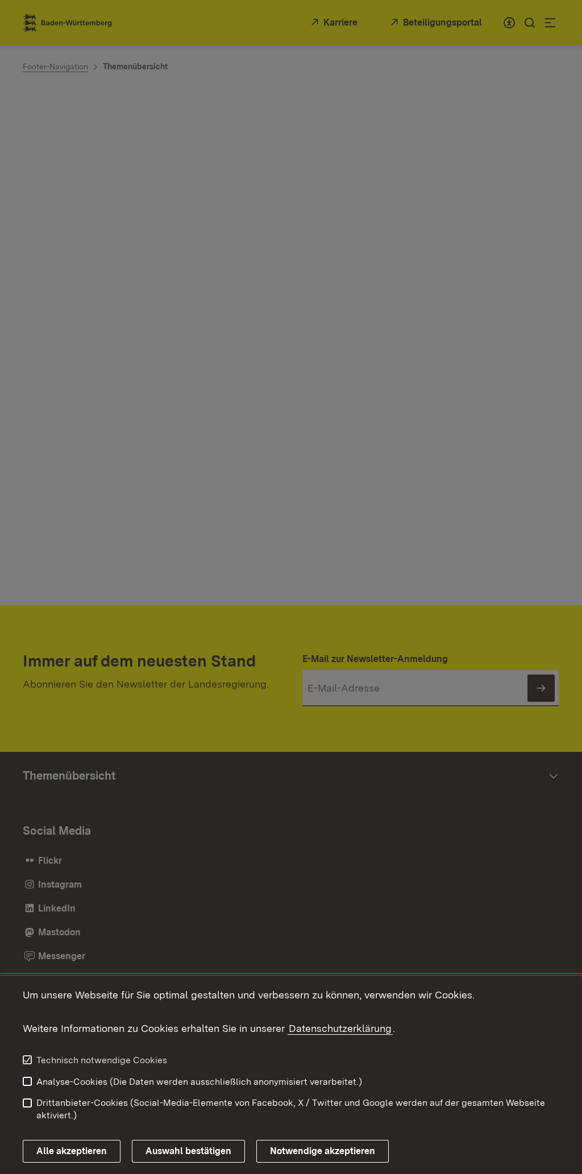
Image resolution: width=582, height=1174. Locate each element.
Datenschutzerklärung (340, 1028)
